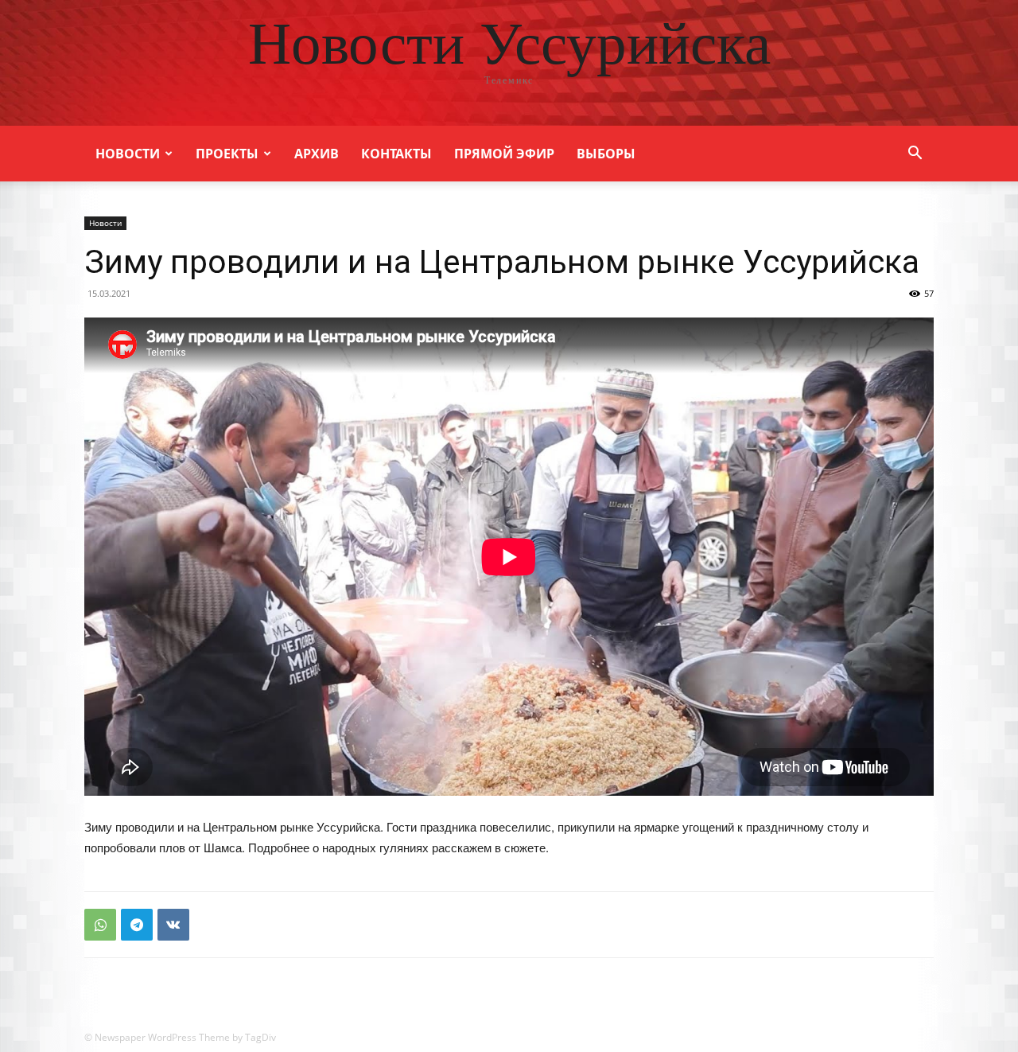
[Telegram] (137, 925)
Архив (316, 153)
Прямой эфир (504, 153)
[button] (915, 154)
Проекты (227, 153)
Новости (127, 153)
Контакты (396, 153)
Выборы (606, 153)
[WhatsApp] (100, 925)
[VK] (173, 925)
